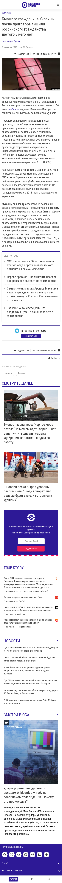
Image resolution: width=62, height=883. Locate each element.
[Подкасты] (46, 854)
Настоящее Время (11, 41)
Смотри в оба (16, 715)
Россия (6, 13)
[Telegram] (31, 879)
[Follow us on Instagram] (25, 854)
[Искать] (48, 879)
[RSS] (39, 854)
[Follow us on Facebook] (5, 854)
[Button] (21, 54)
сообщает (13, 109)
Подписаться (31, 336)
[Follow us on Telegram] (32, 854)
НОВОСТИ (12, 640)
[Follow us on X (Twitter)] (11, 854)
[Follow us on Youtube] (19, 854)
